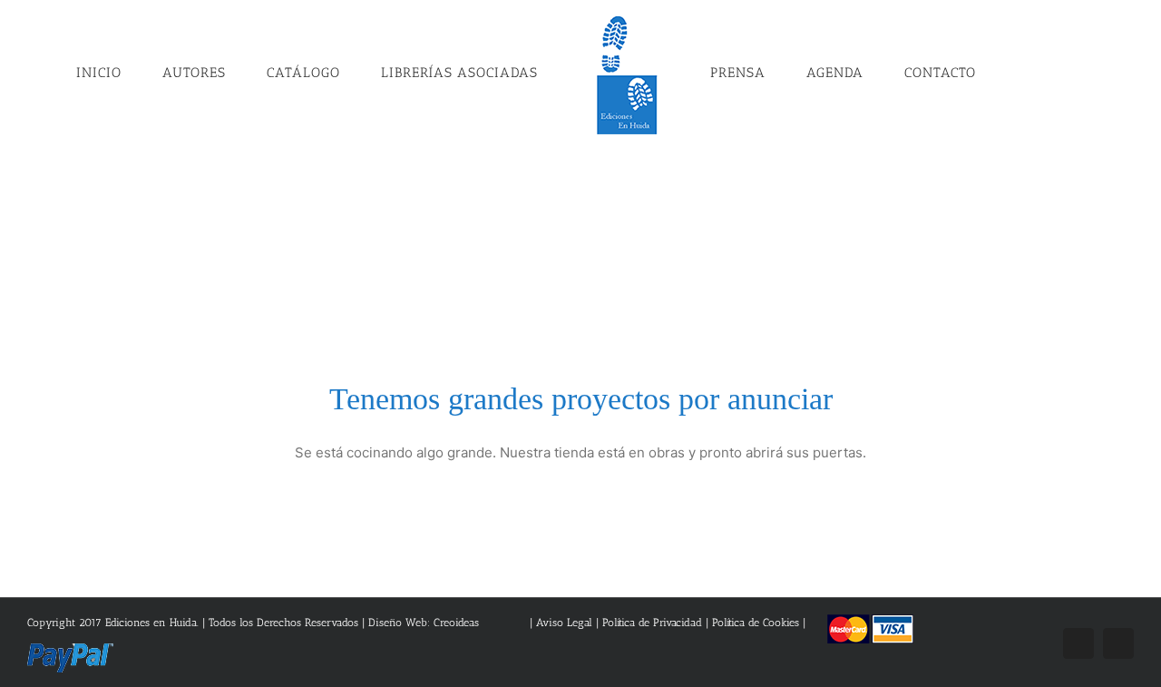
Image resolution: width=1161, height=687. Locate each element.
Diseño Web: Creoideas (423, 622)
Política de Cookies (755, 622)
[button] (987, 71)
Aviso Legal (566, 622)
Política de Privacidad (652, 622)
